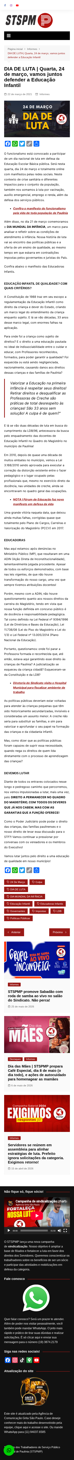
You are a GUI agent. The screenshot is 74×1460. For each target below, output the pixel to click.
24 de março (17, 882)
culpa (39, 882)
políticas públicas (20, 918)
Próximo (58, 932)
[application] (37, 1215)
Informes (45, 94)
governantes (17, 911)
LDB (59, 911)
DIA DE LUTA (17, 889)
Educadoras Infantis (51, 903)
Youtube (17, 5)
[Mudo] (59, 1230)
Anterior (15, 932)
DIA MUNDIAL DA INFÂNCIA (26, 896)
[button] (9, 1450)
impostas (41, 911)
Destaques (15, 1059)
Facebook (5, 5)
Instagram (11, 5)
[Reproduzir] (9, 1230)
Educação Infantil (20, 903)
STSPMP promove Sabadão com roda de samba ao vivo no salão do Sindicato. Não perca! (35, 996)
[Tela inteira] (65, 1230)
